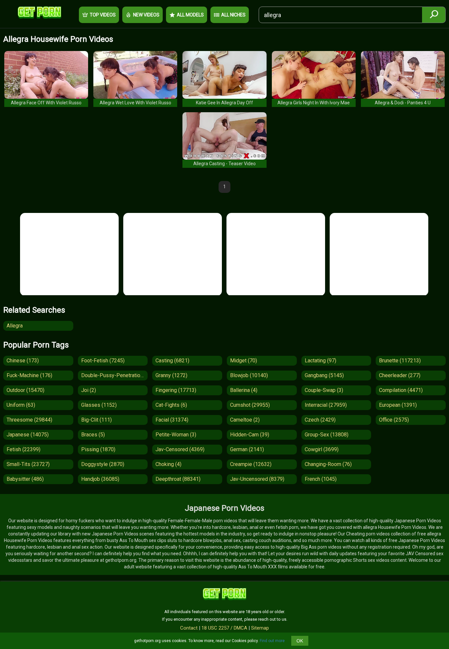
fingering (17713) (175, 390)
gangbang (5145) (324, 375)
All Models (190, 14)
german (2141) (247, 449)
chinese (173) (23, 360)
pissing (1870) (98, 449)
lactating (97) (320, 360)
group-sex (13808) (326, 434)
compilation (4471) (401, 390)
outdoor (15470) (25, 390)
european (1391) (398, 405)
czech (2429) (320, 420)
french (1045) (321, 479)
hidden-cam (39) (249, 434)
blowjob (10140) (249, 375)
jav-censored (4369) (179, 449)
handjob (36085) (100, 479)
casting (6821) (172, 360)
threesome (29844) (29, 420)
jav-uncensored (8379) (257, 479)
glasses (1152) (99, 405)
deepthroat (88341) (178, 479)
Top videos (103, 14)
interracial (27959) (326, 405)
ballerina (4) (243, 390)
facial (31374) (171, 420)
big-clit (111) (96, 420)
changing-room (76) (328, 464)
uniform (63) (21, 405)
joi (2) (88, 390)
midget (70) (243, 360)
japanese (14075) (28, 434)
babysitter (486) (25, 479)
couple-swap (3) (324, 390)
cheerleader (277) (399, 375)
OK (299, 640)
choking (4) (168, 464)
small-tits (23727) (28, 464)
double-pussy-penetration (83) (114, 375)
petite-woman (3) (175, 434)
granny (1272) (171, 375)
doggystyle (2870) (102, 464)
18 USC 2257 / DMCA (224, 628)
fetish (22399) (23, 449)
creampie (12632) (251, 464)
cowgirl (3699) (322, 449)
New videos (146, 14)
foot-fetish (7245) (103, 360)
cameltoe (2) (245, 420)
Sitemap (260, 628)
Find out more (272, 640)
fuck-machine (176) (29, 375)
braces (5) (93, 434)
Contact (189, 628)
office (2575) (394, 420)
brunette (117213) (400, 360)
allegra (15, 326)
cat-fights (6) (171, 405)
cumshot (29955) (250, 405)
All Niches (233, 14)
